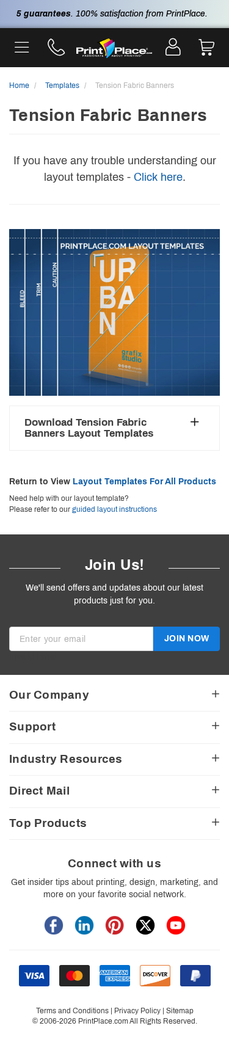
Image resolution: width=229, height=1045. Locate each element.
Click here (158, 177)
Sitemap (180, 1011)
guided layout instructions (114, 509)
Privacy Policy (137, 1011)
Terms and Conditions (72, 1011)
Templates (63, 85)
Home (20, 85)
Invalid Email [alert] (33, 656)
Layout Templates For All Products (144, 481)
